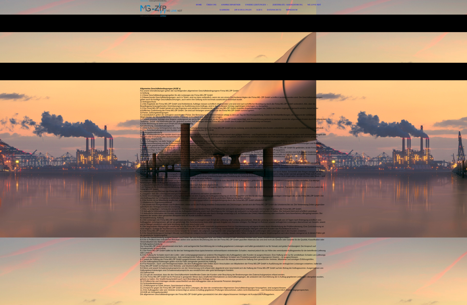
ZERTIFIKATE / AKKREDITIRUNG (288, 5)
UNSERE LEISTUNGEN (255, 5)
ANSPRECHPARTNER (230, 5)
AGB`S (259, 10)
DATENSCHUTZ (274, 10)
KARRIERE (225, 10)
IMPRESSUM (291, 10)
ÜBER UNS (211, 5)
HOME (199, 5)
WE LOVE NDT (314, 5)
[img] (161, 8)
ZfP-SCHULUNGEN (242, 10)
